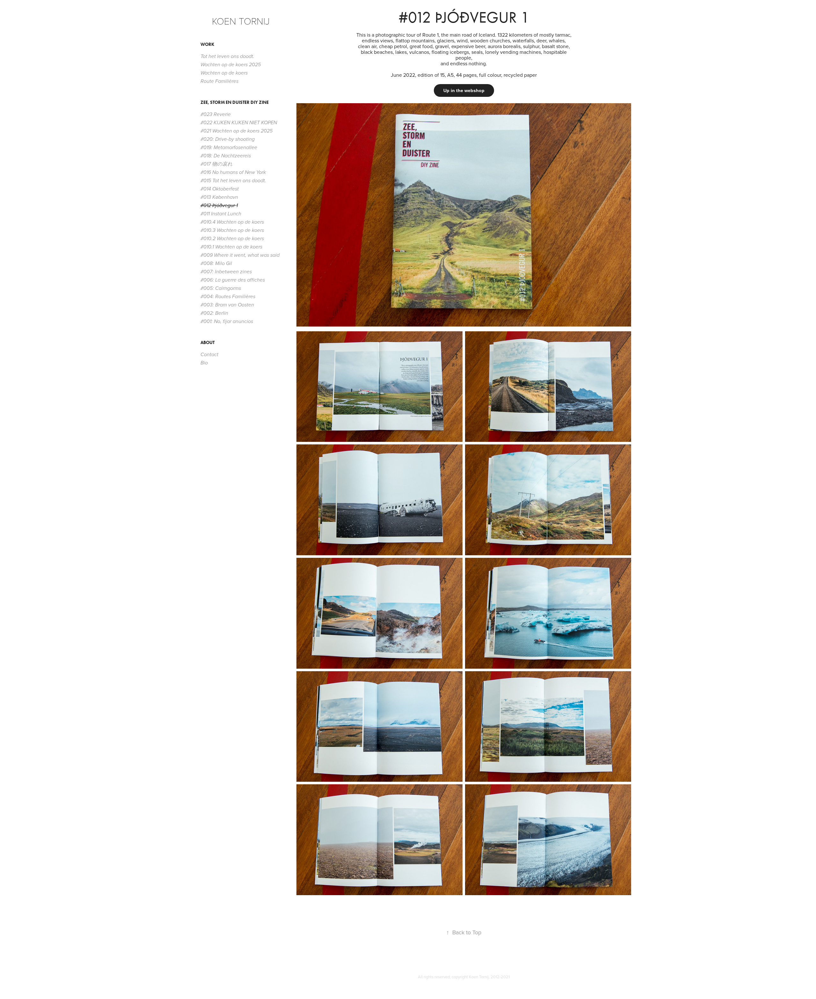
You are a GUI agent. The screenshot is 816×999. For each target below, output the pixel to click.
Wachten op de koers (224, 73)
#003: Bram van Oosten (227, 305)
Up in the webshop (463, 90)
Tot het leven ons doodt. (227, 57)
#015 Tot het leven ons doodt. (233, 181)
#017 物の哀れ (216, 164)
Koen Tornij (241, 20)
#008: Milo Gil (216, 264)
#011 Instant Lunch (220, 214)
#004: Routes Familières (227, 297)
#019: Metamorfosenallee (228, 148)
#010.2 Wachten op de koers (232, 239)
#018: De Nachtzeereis (225, 156)
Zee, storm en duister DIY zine (234, 102)
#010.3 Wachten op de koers (232, 230)
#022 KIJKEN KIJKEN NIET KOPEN (238, 123)
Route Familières (219, 81)
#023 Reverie (215, 114)
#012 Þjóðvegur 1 (219, 206)
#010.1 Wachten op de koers (231, 247)
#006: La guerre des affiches (232, 280)
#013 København (219, 197)
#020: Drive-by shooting (227, 139)
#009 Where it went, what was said (240, 255)
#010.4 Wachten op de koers (232, 222)
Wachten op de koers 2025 (230, 65)
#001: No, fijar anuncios (226, 322)
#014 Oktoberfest (219, 189)
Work (207, 44)
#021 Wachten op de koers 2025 (236, 131)
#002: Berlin (214, 313)
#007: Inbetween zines (226, 272)
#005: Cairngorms (220, 288)
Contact (209, 355)
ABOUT (207, 342)
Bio (204, 363)
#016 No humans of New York (233, 172)
